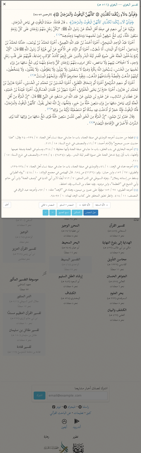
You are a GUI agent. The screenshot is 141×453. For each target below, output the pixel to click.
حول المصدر (91, 213)
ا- (45, 213)
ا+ (53, 213)
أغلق (7, 205)
